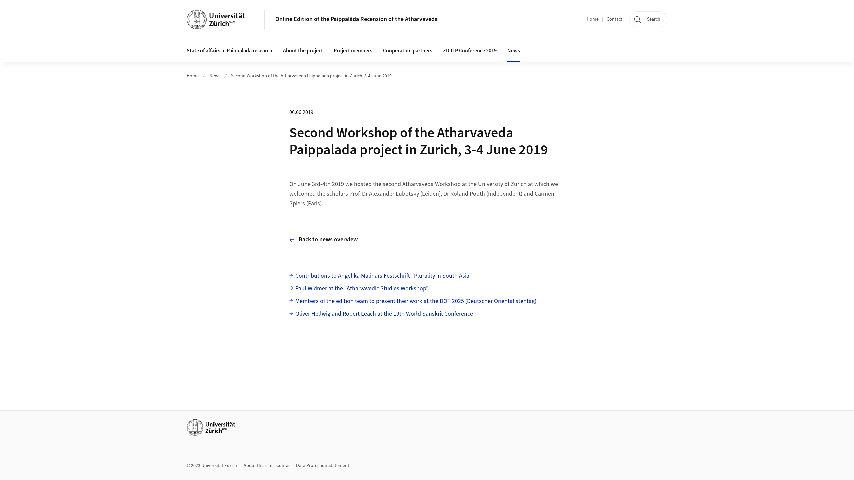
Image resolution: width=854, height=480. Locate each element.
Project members (353, 50)
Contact (614, 19)
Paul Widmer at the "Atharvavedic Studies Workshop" (362, 288)
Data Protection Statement (322, 465)
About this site (258, 465)
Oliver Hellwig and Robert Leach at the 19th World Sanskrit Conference (384, 314)
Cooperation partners (407, 50)
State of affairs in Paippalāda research (229, 50)
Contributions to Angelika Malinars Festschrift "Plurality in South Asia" (383, 276)
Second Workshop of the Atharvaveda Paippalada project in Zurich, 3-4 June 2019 (311, 76)
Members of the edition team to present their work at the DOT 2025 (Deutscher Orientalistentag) (415, 301)
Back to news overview (328, 239)
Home (593, 19)
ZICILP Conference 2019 (470, 50)
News (513, 50)
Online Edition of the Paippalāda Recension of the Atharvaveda (356, 19)
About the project (303, 50)
